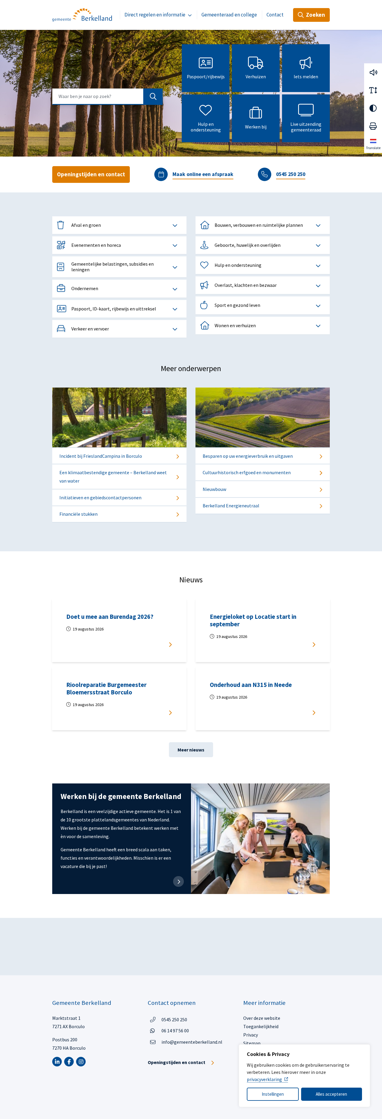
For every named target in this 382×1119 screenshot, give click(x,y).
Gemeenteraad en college (229, 14)
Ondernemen (84, 288)
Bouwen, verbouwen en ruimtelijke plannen (259, 225)
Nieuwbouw (214, 489)
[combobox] (107, 96)
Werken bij (256, 127)
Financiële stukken (78, 514)
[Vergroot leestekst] (373, 90)
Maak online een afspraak (202, 174)
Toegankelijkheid (260, 1026)
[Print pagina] (373, 126)
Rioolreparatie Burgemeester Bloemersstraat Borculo (106, 688)
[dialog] (304, 1075)
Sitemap (252, 1043)
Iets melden (306, 76)
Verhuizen (256, 76)
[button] (373, 72)
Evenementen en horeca (96, 245)
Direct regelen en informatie (154, 14)
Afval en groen (86, 225)
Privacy (250, 1035)
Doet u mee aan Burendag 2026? (111, 617)
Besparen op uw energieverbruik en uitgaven (248, 456)
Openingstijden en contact (91, 174)
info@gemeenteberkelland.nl (191, 1042)
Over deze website (261, 1018)
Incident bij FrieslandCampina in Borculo (100, 456)
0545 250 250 (290, 174)
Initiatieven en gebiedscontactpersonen (100, 497)
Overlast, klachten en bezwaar (246, 285)
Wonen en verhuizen (235, 325)
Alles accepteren (331, 1094)
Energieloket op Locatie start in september (253, 620)
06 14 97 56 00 (175, 1030)
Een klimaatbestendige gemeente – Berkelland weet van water (113, 476)
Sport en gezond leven (237, 305)
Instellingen (273, 1094)
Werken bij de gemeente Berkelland (121, 796)
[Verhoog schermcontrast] (373, 108)
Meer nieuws (191, 750)
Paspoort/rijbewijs (206, 76)
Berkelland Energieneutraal (231, 506)
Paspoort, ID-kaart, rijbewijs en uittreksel (113, 309)
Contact (275, 14)
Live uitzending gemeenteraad (305, 127)
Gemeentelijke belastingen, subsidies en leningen (112, 267)
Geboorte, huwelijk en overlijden (248, 245)
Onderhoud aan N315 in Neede (251, 685)
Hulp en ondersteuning (206, 127)
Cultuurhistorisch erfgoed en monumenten (247, 472)
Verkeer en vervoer (90, 329)
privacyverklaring (264, 1079)
